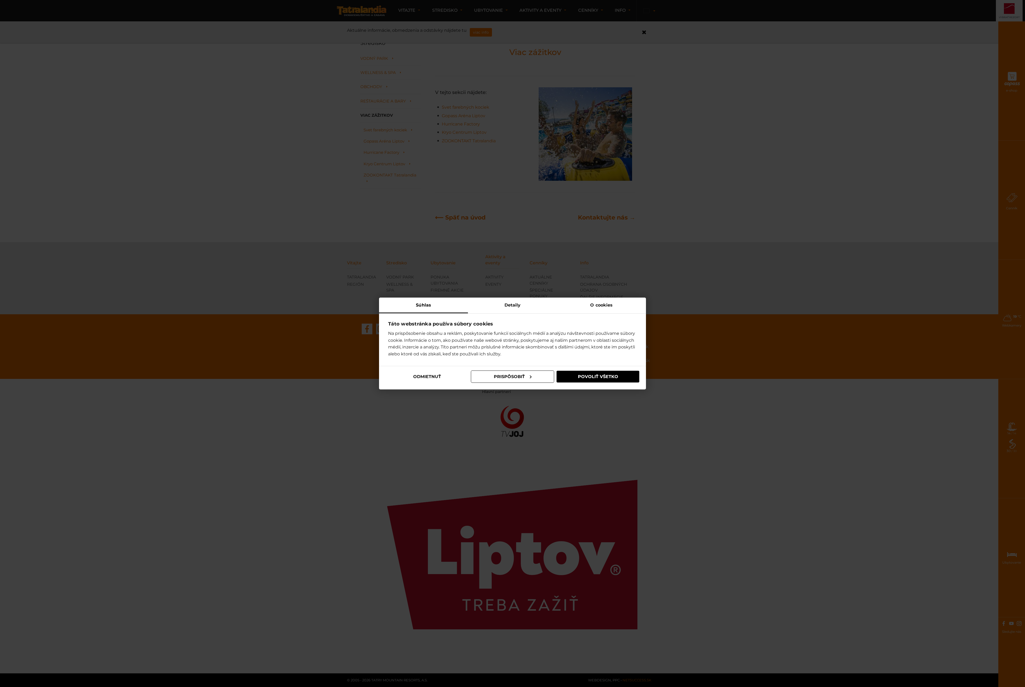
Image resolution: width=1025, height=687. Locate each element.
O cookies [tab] (601, 304)
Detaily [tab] (512, 304)
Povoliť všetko (598, 376)
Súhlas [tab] (423, 304)
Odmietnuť (427, 376)
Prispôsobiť (509, 376)
